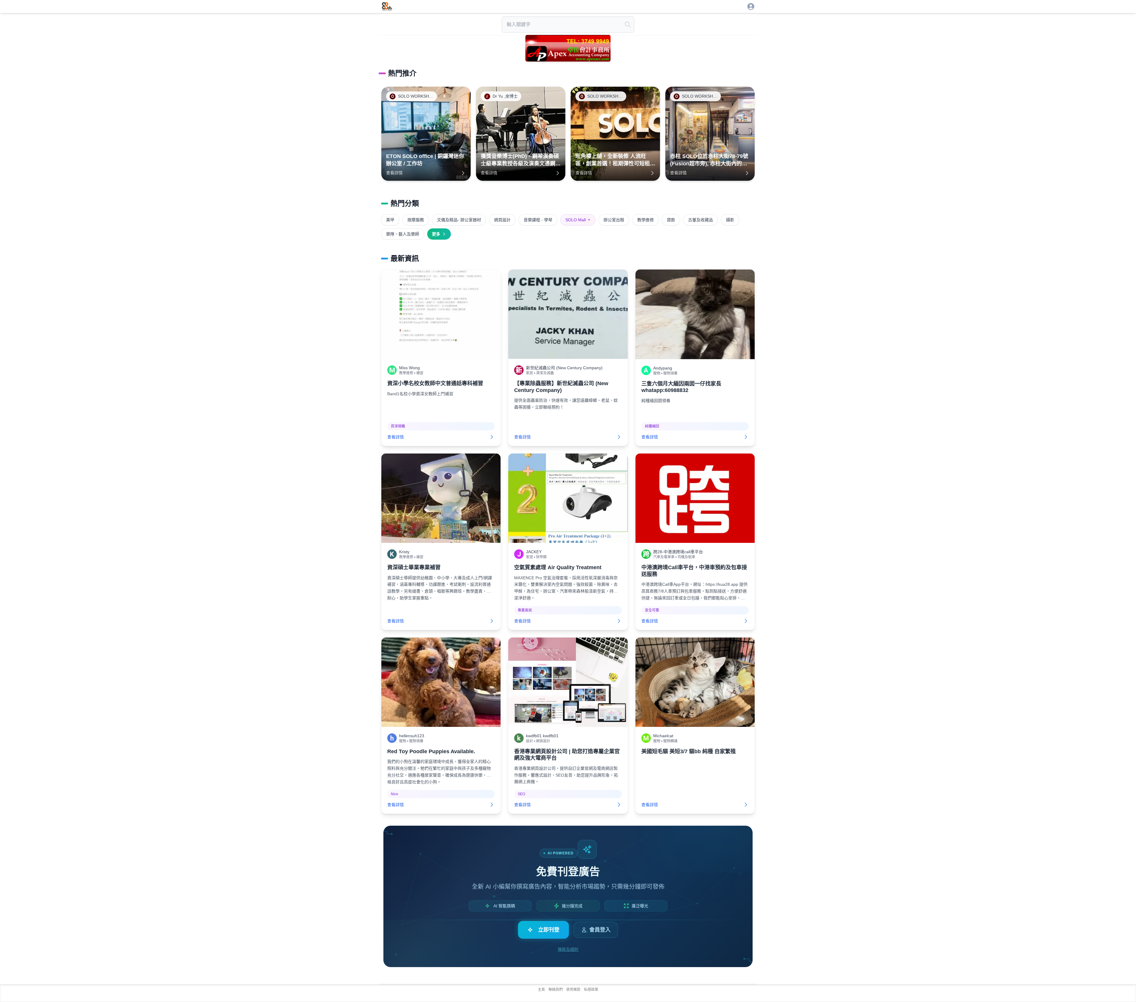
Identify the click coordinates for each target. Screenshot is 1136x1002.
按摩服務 (415, 219)
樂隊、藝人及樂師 (402, 234)
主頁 (541, 990)
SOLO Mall (577, 219)
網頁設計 (502, 219)
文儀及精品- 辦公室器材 (459, 219)
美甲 (390, 219)
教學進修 (645, 219)
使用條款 (573, 990)
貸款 (671, 219)
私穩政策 (591, 990)
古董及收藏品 (700, 219)
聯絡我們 (555, 990)
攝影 (730, 219)
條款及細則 (568, 949)
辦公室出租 (614, 219)
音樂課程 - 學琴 (538, 219)
